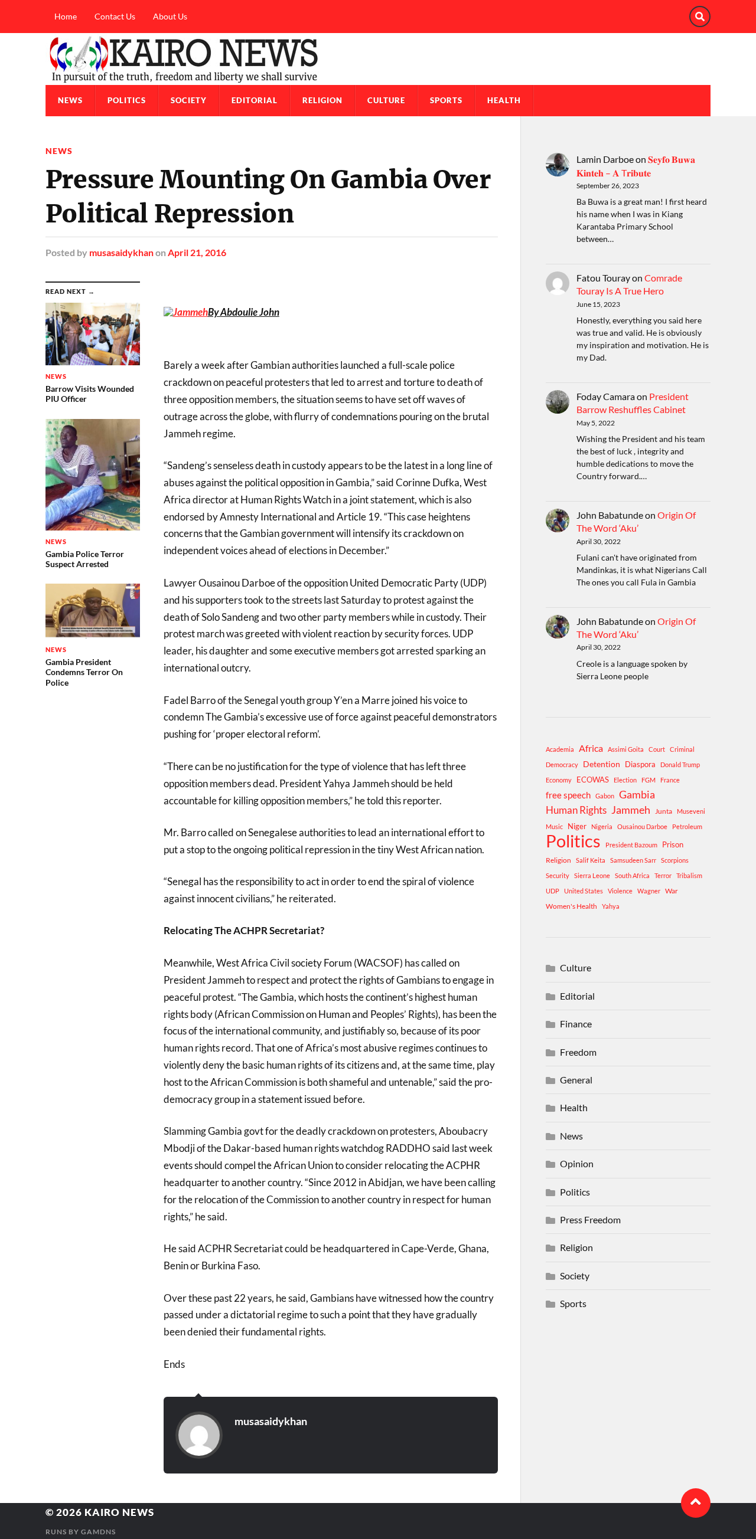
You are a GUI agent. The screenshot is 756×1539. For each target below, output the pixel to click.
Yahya (611, 906)
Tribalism (689, 875)
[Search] (700, 16)
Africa (591, 748)
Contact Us (114, 16)
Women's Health (571, 906)
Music (554, 826)
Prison (672, 844)
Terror (663, 875)
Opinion (577, 1163)
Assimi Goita (626, 749)
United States (583, 891)
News (70, 100)
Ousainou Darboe (642, 826)
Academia (560, 749)
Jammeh (630, 810)
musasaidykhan (121, 252)
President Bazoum (631, 845)
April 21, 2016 (197, 252)
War (671, 890)
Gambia (637, 794)
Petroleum (687, 826)
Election (625, 780)
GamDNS (98, 1531)
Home (65, 16)
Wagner (648, 891)
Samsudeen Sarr (633, 860)
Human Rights (576, 810)
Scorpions (675, 860)
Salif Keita (590, 860)
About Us (170, 16)
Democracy (562, 764)
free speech (568, 795)
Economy (559, 780)
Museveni (691, 811)
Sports (446, 100)
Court (657, 749)
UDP (552, 891)
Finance (576, 1023)
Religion (322, 100)
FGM (648, 780)
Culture (386, 100)
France (670, 780)
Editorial (255, 100)
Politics (126, 100)
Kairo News (119, 1512)
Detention (601, 764)
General (576, 1079)
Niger (577, 826)
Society (189, 100)
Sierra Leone (592, 875)
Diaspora (640, 764)
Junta (663, 811)
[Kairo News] (378, 59)
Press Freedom (590, 1219)
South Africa (632, 875)
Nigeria (601, 826)
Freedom (578, 1051)
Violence (620, 891)
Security (557, 875)
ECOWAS (592, 779)
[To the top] (696, 1503)
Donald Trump (680, 764)
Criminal (682, 749)
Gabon (604, 796)
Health (504, 100)
